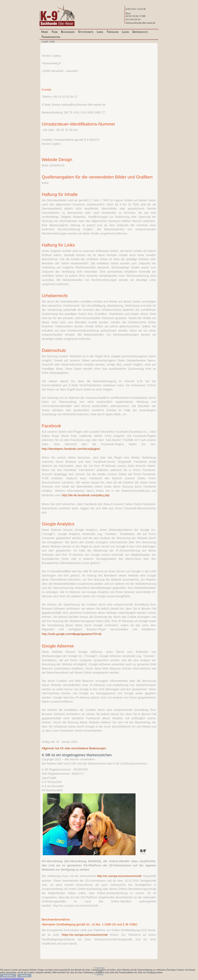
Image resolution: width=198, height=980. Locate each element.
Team (54, 31)
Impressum (100, 968)
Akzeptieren (8, 975)
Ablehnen (24, 975)
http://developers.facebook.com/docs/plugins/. (71, 448)
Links (100, 31)
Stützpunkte (85, 31)
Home (44, 31)
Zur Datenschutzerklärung (12, 978)
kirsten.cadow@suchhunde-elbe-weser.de (79, 104)
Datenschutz (140, 31)
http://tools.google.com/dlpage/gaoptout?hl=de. (72, 634)
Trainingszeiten (50, 36)
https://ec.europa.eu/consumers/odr (85, 934)
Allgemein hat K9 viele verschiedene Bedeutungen (74, 748)
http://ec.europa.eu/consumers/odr (119, 876)
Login (125, 31)
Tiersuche (113, 31)
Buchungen (68, 31)
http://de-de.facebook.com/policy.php (85, 495)
